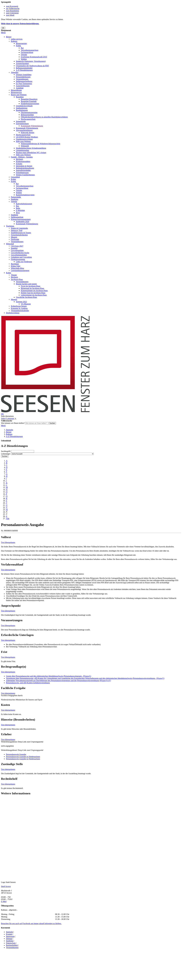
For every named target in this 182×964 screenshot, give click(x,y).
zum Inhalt (10, 15)
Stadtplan (14, 199)
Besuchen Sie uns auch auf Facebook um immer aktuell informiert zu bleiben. (31, 923)
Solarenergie (21, 121)
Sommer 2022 (21, 302)
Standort (14, 248)
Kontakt (9, 934)
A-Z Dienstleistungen (24, 70)
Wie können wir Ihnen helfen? (13, 423)
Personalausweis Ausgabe (16, 754)
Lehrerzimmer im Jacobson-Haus (34, 295)
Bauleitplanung (22, 110)
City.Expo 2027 (17, 246)
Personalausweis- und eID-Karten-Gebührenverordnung (28, 683)
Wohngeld (25, 146)
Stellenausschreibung (24, 81)
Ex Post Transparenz (24, 83)
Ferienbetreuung (22, 173)
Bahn (18, 208)
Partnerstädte (16, 197)
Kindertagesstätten (23, 161)
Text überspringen (8, 542)
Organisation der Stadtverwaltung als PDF (32, 66)
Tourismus (10, 226)
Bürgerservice (16, 92)
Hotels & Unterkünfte (19, 228)
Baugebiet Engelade (29, 101)
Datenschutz (11, 943)
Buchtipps (15, 264)
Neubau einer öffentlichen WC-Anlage (31, 152)
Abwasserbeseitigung (24, 130)
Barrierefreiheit (12, 945)
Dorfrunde (15, 239)
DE (2, 414)
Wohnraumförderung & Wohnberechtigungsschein (40, 144)
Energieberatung (22, 124)
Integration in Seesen (24, 166)
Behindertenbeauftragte (25, 168)
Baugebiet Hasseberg (29, 99)
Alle (7, 518)
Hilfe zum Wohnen (23, 141)
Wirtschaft (10, 244)
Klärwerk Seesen (27, 132)
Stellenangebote (17, 217)
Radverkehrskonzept (24, 204)
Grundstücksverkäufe (24, 106)
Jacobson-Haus (17, 279)
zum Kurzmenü (12, 6)
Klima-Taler (15, 266)
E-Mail (3, 901)
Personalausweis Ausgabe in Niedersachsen (23, 757)
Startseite (9, 430)
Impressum (10, 936)
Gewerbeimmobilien (19, 255)
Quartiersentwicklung (24, 139)
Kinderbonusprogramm (30, 104)
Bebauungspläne (27, 115)
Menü (3, 33)
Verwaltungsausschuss (29, 50)
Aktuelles (14, 72)
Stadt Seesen (6, 886)
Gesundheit (15, 177)
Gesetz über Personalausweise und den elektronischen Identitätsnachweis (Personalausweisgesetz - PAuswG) (48, 676)
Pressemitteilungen (23, 77)
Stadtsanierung (21, 108)
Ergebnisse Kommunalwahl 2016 (34, 57)
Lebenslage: (5, 454)
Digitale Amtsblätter (23, 75)
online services (16, 39)
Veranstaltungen (22, 79)
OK (3, 28)
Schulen (19, 164)
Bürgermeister (21, 43)
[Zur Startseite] (45, 412)
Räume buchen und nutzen (26, 284)
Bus (17, 206)
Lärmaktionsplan (22, 150)
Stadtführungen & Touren (21, 233)
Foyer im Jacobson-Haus (30, 286)
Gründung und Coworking (21, 257)
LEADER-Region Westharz (27, 137)
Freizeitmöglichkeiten (19, 235)
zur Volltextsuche (12, 8)
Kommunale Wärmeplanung (32, 126)
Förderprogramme (18, 259)
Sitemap (9, 939)
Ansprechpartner (22, 63)
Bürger (8, 37)
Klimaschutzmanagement (21, 219)
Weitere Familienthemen (25, 175)
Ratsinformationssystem (25, 195)
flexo (18, 213)
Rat (22, 48)
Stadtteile (14, 215)
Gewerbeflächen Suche (20, 253)
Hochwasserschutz (28, 119)
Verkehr (14, 201)
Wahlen (24, 59)
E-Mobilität (20, 210)
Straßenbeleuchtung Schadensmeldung (31, 148)
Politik (18, 46)
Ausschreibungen (22, 86)
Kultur (13, 179)
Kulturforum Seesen (19, 306)
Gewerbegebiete (17, 250)
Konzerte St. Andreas (19, 308)
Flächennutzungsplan (29, 112)
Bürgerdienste (16, 90)
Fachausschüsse (27, 52)
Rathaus (14, 41)
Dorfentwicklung (12, 313)
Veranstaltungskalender (20, 311)
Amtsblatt (19, 88)
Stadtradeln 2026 (22, 221)
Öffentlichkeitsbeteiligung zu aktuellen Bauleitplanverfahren (44, 117)
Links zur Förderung (24, 262)
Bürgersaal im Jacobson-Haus (32, 288)
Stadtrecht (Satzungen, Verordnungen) (31, 61)
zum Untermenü (12, 13)
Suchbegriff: (6, 451)
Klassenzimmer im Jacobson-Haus (34, 290)
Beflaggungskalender (24, 68)
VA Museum (26, 304)
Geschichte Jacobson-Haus (26, 297)
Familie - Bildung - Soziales (22, 157)
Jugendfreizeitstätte (23, 170)
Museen (14, 237)
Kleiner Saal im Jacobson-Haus (33, 293)
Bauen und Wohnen (18, 95)
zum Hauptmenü (12, 11)
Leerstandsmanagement (20, 270)
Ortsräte (24, 55)
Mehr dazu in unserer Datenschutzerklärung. (20, 24)
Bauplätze (20, 97)
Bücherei (19, 159)
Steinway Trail (16, 230)
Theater (14, 275)
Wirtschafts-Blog (17, 268)
